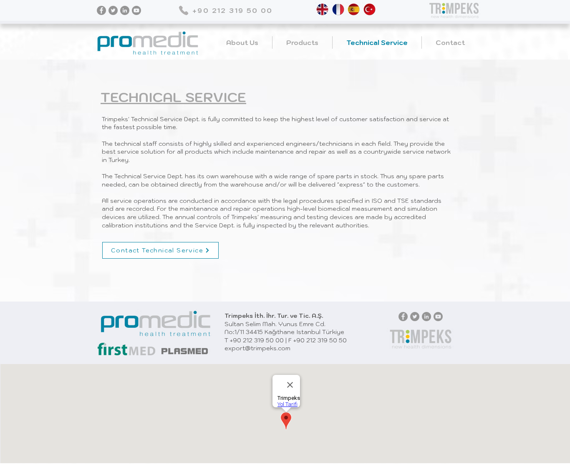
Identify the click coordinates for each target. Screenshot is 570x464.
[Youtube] (136, 10)
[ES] (353, 9)
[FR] (338, 9)
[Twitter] (113, 10)
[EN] (322, 9)
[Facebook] (101, 10)
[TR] (369, 9)
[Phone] (183, 10)
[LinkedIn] (124, 10)
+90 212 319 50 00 (257, 340)
